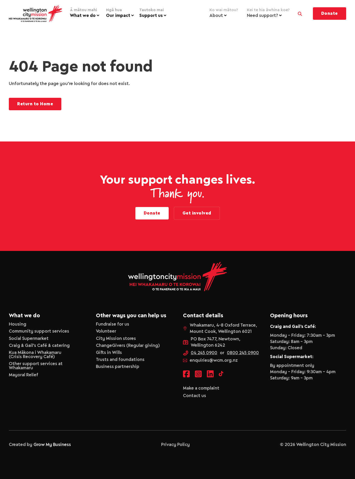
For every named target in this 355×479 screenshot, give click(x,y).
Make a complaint (201, 388)
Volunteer (106, 331)
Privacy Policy (175, 445)
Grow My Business (52, 445)
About (223, 13)
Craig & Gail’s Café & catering (39, 346)
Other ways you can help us (131, 315)
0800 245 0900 (243, 353)
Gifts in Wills (109, 353)
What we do (83, 13)
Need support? (268, 13)
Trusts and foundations (120, 360)
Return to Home (35, 104)
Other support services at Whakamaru (36, 366)
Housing (17, 324)
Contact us (194, 396)
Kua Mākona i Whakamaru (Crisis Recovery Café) (35, 355)
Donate (329, 13)
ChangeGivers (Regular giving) (128, 346)
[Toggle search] (300, 12)
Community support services (39, 331)
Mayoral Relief (23, 375)
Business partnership (117, 367)
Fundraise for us (112, 324)
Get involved (196, 213)
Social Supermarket (29, 338)
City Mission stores (116, 338)
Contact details (203, 315)
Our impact (118, 13)
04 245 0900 (204, 353)
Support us (151, 13)
